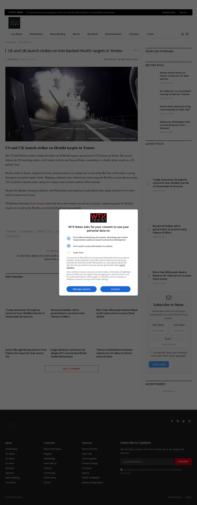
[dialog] (98, 252)
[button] (98, 252)
